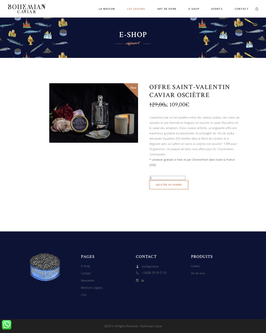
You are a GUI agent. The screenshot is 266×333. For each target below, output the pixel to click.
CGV (83, 295)
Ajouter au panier (169, 184)
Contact (86, 273)
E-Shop (85, 266)
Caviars (195, 266)
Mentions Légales (92, 288)
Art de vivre (198, 273)
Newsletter (87, 280)
